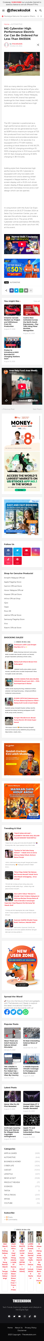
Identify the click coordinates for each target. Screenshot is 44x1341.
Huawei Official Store (13, 594)
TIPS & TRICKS (22, 1195)
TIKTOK (22, 1191)
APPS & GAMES (22, 1153)
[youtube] (19, 1316)
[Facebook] (12, 290)
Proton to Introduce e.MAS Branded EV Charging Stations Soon (12, 354)
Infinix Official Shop (12, 599)
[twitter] (14, 1316)
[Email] (26, 290)
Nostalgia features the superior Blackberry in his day (20, 16)
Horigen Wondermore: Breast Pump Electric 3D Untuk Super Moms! (25, 720)
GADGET (22, 1170)
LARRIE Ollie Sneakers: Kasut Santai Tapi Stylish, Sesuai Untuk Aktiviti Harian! (30, 1261)
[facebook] (9, 1316)
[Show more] (31, 290)
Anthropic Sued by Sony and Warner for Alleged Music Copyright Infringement (12, 1132)
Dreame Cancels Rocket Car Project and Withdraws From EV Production (12, 322)
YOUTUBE (22, 1203)
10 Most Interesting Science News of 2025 (31, 1043)
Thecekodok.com (29, 1335)
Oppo (6, 607)
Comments (12, 1220)
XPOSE (22, 1199)
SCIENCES (22, 1186)
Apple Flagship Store (12, 582)
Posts (10, 1217)
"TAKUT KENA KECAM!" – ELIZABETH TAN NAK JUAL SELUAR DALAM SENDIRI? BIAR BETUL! (26, 835)
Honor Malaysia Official (13, 590)
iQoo (6, 603)
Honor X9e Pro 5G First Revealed (11, 1105)
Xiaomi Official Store (12, 628)
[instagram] (25, 1316)
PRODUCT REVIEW (22, 1182)
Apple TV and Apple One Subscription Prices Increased (31, 1131)
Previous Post (9, 409)
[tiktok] (30, 1316)
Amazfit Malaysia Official (14, 578)
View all (37, 301)
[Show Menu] (3, 10)
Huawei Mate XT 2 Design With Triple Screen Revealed (31, 1106)
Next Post (37, 409)
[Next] (41, 16)
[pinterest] (35, 1316)
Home (6, 24)
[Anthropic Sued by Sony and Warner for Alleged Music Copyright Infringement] (12, 1120)
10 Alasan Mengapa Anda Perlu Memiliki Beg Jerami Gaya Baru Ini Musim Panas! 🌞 (39, 1263)
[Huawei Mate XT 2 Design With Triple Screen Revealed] (31, 1096)
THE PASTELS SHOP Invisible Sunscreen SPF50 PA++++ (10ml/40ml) (22, 1257)
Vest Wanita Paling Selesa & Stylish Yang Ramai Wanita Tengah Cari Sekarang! (5, 1261)
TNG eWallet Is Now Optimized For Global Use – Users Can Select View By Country (11, 1071)
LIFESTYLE (22, 1174)
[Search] (41, 10)
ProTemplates (22, 1337)
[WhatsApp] (21, 290)
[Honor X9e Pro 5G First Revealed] (12, 1096)
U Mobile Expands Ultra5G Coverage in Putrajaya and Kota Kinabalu (31, 1070)
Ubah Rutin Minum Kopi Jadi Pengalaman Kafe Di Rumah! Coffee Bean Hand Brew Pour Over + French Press (13, 1267)
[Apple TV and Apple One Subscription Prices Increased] (31, 1120)
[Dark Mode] (36, 10)
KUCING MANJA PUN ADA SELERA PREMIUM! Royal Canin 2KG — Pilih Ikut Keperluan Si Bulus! (26, 681)
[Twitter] (16, 290)
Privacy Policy (30, 1328)
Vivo (6, 624)
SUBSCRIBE (16, 2)
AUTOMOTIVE (16, 24)
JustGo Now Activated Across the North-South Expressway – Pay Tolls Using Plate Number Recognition (30, 324)
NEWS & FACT (22, 1178)
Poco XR (7, 611)
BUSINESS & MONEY (22, 1162)
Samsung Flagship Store (14, 619)
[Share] (38, 45)
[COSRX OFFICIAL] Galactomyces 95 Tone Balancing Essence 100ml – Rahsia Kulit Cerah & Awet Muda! (26, 700)
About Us (19, 1328)
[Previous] (38, 16)
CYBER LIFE (22, 1166)
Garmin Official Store (13, 586)
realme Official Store (12, 615)
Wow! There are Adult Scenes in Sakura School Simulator (11, 1044)
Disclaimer (22, 1330)
